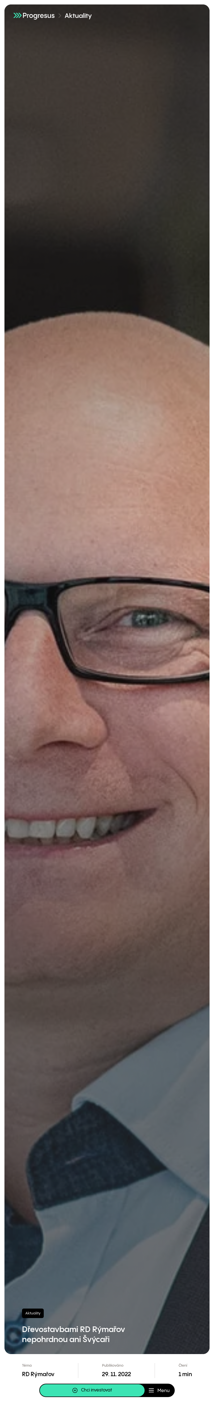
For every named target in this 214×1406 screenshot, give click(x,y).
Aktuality (78, 16)
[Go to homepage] (34, 15)
